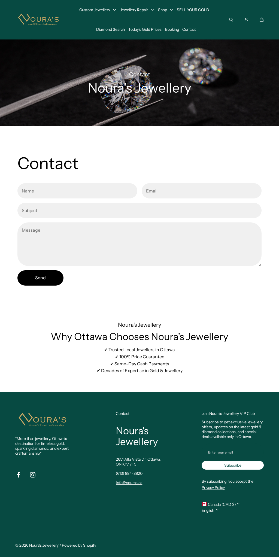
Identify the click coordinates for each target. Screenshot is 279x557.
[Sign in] (246, 19)
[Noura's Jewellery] (38, 20)
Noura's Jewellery (44, 545)
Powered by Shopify (79, 545)
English (208, 510)
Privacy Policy (213, 487)
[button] (261, 19)
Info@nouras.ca (129, 482)
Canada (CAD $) (221, 504)
